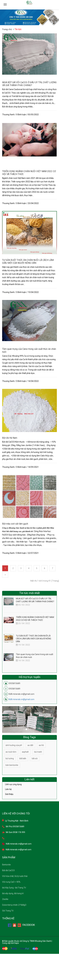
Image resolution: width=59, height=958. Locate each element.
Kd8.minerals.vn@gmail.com (21, 699)
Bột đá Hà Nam (9, 437)
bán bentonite (12, 765)
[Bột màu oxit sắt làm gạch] (29, 497)
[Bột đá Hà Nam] (29, 416)
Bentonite (6, 864)
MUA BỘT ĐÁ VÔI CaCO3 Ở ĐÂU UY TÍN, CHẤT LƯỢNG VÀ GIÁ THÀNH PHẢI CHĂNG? (29, 84)
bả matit (38, 752)
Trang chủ (7, 29)
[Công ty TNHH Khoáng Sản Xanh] (29, 17)
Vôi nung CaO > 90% (11, 882)
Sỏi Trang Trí (7, 911)
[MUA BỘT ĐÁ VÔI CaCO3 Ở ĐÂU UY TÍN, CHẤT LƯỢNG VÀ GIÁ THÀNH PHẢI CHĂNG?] (29, 54)
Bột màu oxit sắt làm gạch (15, 523)
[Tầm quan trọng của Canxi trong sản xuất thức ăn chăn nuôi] (29, 320)
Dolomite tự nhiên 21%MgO (14, 905)
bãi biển (22, 758)
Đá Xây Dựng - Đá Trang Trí (14, 887)
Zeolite (5, 899)
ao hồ (41, 745)
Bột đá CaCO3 (8, 870)
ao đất (30, 745)
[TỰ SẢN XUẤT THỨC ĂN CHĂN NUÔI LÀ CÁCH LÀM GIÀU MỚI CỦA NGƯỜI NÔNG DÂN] (29, 238)
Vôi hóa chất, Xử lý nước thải (14, 876)
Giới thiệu (9, 794)
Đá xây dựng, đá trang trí (13, 893)
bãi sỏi (35, 758)
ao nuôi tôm (11, 752)
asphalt (25, 752)
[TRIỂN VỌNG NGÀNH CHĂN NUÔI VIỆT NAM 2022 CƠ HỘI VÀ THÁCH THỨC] (29, 139)
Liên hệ (8, 789)
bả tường (10, 758)
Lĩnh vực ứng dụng (13, 784)
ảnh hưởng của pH (14, 745)
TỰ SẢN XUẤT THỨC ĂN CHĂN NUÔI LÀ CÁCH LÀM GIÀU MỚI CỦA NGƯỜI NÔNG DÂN (28, 261)
